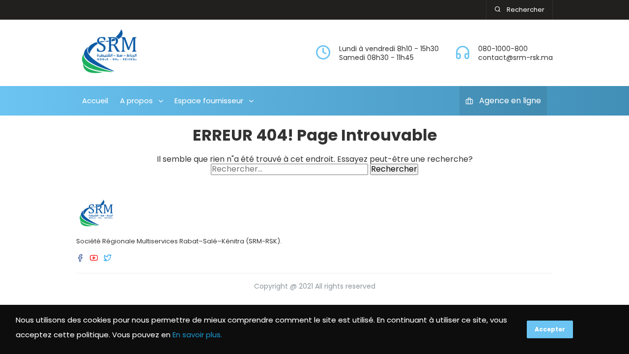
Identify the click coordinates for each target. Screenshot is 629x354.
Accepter (550, 329)
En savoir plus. (197, 334)
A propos (136, 100)
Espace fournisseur (208, 100)
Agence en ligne (510, 100)
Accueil (95, 100)
